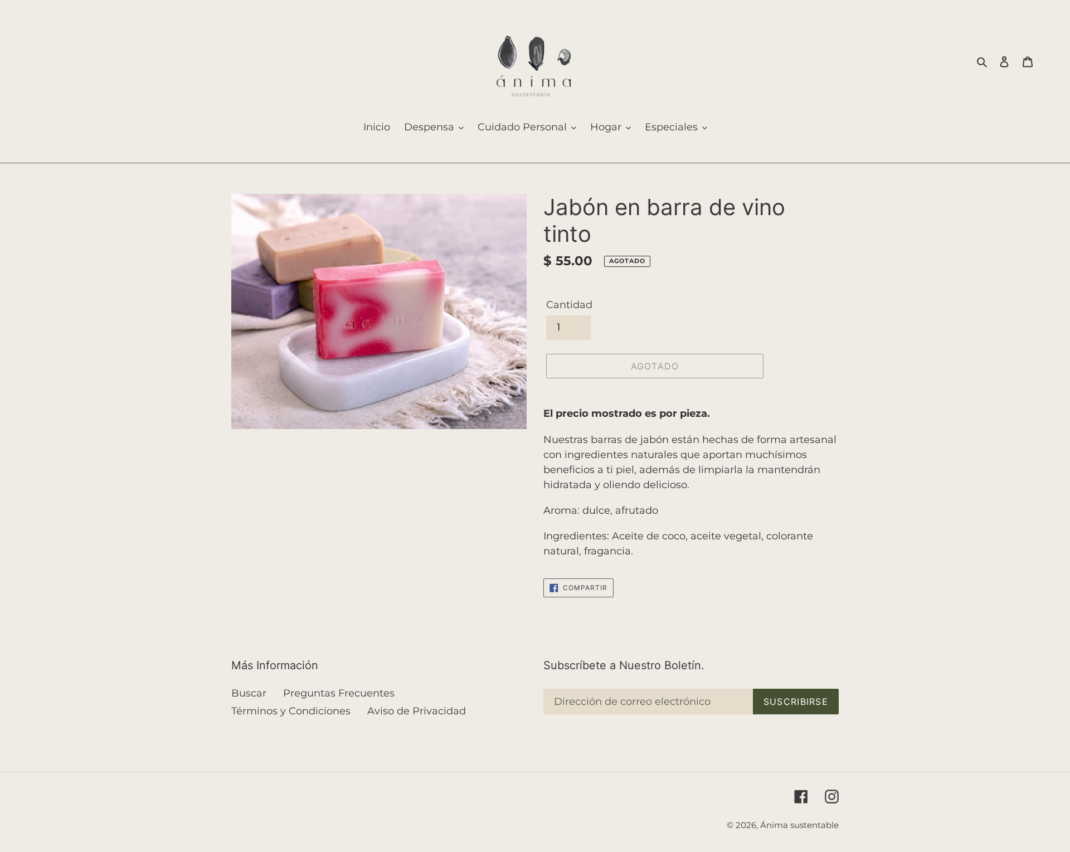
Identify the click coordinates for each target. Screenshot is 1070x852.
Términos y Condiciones (291, 711)
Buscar (248, 693)
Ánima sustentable (799, 825)
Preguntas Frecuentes (339, 693)
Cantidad (569, 305)
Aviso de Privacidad (416, 711)
